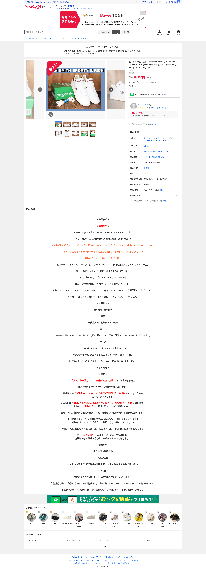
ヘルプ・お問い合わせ (124, 563)
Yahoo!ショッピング (112, 557)
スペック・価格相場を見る (154, 157)
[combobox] (61, 32)
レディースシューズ (56, 38)
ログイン (59, 8)
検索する (116, 32)
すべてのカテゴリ (104, 32)
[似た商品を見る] (50, 114)
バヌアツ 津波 (172, 2)
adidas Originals (150, 152)
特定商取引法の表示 (80, 563)
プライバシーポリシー (75, 560)
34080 (152, 108)
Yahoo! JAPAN (141, 2)
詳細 (165, 94)
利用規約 (104, 560)
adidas (131, 70)
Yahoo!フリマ (96, 557)
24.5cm (84, 38)
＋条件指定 (125, 32)
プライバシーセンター (92, 560)
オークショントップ (30, 38)
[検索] (178, 1)
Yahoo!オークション (80, 557)
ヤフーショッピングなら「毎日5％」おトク (80, 8)
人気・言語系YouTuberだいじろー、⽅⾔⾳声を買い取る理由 (48, 2)
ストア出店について (96, 563)
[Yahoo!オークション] (39, 6)
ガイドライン (133, 560)
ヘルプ (150, 2)
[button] (154, 195)
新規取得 (71, 6)
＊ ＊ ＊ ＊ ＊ (143, 105)
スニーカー (68, 38)
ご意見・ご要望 (110, 563)
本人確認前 (162, 108)
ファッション (43, 38)
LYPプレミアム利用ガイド (118, 560)
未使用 (146, 168)
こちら (154, 124)
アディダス (77, 38)
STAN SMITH (163, 152)
